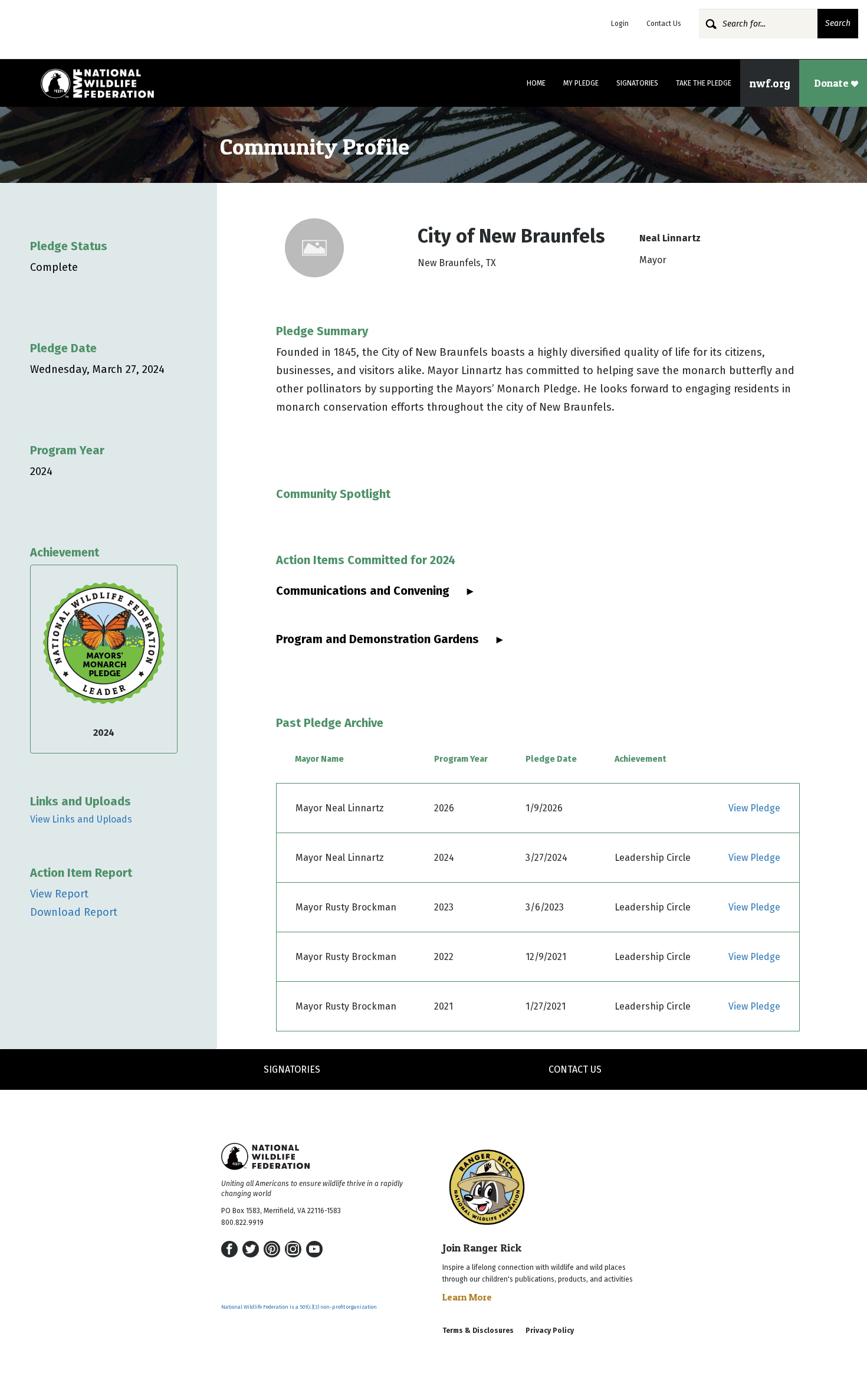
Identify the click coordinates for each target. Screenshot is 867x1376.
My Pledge (581, 83)
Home (536, 83)
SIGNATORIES (292, 1069)
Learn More (467, 1297)
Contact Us (663, 23)
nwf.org (769, 83)
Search (837, 23)
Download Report (73, 912)
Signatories (637, 83)
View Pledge (754, 808)
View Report (59, 893)
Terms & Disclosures (478, 1330)
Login (620, 23)
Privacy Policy (550, 1330)
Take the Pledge (703, 83)
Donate (832, 83)
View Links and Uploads (81, 819)
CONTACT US (575, 1069)
